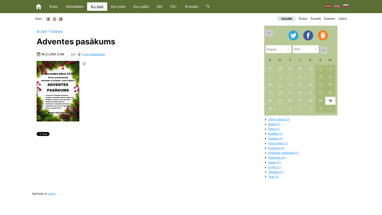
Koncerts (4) (276, 148)
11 (280, 84)
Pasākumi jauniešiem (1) (283, 152)
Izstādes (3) (275, 138)
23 (330, 92)
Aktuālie (286, 18)
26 (290, 100)
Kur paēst (118, 6)
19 (290, 92)
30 (300, 68)
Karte (54, 6)
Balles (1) (274, 124)
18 (280, 92)
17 (270, 92)
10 (270, 84)
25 (280, 100)
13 (300, 84)
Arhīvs (342, 18)
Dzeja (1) (274, 129)
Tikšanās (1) (276, 172)
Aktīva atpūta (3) (278, 119)
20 (300, 92)
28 (280, 68)
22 (320, 92)
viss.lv (52, 193)
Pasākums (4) (276, 157)
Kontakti (191, 6)
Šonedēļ (316, 18)
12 (290, 84)
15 (320, 84)
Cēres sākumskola (93, 54)
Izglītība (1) (275, 133)
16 (330, 84)
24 (270, 100)
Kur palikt (141, 6)
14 (310, 84)
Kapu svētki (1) (278, 143)
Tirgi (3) (273, 176)
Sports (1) (274, 162)
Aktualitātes (74, 6)
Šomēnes (329, 18)
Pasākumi (56, 31)
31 (310, 68)
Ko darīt (97, 6)
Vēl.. (173, 6)
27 (270, 68)
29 (290, 68)
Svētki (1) (274, 167)
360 (159, 6)
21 (310, 92)
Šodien (303, 18)
